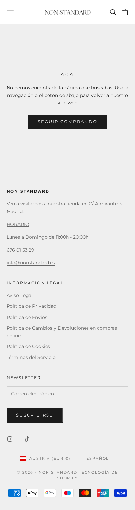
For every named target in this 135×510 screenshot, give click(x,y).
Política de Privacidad (31, 306)
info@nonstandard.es (31, 263)
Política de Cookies (28, 346)
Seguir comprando (67, 121)
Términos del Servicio (31, 357)
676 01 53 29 (20, 250)
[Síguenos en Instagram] (10, 439)
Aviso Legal (20, 295)
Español (98, 458)
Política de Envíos (27, 317)
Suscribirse (34, 415)
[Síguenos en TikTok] (27, 439)
